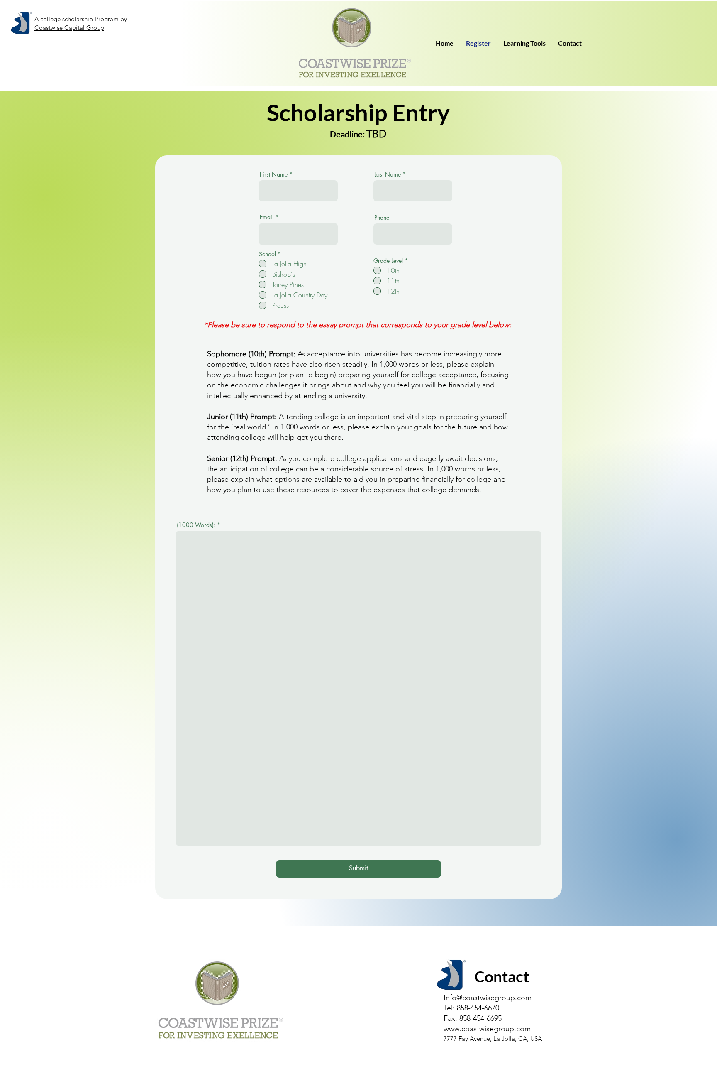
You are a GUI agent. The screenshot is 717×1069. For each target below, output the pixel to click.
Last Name (387, 174)
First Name (274, 174)
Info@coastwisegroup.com (488, 997)
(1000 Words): (197, 525)
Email (266, 217)
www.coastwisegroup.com (487, 1028)
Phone (381, 218)
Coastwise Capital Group (69, 28)
